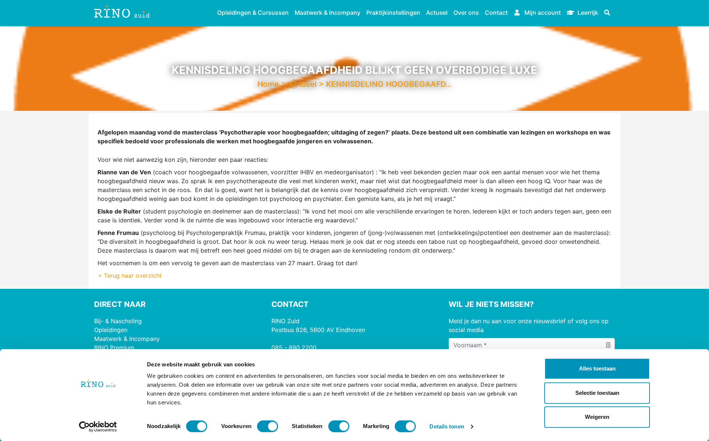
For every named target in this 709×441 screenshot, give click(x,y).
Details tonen (446, 426)
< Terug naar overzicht (130, 275)
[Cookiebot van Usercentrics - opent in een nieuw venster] (98, 426)
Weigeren (597, 417)
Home (268, 84)
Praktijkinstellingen (393, 12)
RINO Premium (114, 347)
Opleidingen (110, 330)
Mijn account (542, 12)
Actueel (437, 12)
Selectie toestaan (597, 393)
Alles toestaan (597, 368)
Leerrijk (587, 12)
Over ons (466, 12)
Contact (496, 12)
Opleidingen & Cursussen (253, 12)
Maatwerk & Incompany (327, 12)
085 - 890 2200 (293, 347)
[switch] (267, 426)
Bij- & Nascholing (118, 321)
